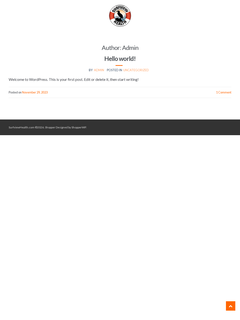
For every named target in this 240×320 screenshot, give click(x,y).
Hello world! (120, 58)
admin (99, 70)
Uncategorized (136, 70)
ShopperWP (78, 127)
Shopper (50, 127)
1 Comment (223, 92)
